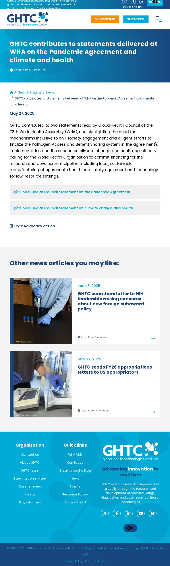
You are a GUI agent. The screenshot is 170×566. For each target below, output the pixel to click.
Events (75, 486)
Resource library (75, 494)
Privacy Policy (74, 561)
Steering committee (30, 478)
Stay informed (29, 502)
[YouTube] (141, 513)
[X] (105, 513)
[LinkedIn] (129, 513)
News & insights (29, 92)
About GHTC (30, 462)
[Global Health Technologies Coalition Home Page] (27, 14)
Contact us (132, 7)
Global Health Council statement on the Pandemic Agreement (74, 192)
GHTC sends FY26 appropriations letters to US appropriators (115, 369)
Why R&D (75, 454)
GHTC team (30, 470)
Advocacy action (39, 226)
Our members (30, 486)
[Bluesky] (152, 513)
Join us (29, 494)
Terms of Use (96, 561)
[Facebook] (117, 513)
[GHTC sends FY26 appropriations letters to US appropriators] (148, 410)
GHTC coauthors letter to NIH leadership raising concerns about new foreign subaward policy (111, 301)
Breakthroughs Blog (75, 470)
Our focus (75, 462)
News (50, 92)
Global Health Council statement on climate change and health (75, 208)
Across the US (75, 502)
